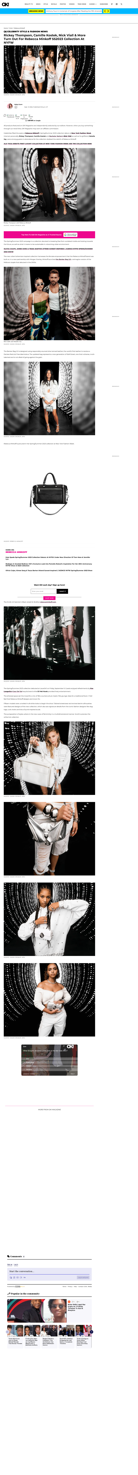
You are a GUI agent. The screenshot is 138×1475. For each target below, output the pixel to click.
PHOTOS (63, 4)
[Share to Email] (31, 115)
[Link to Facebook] (111, 4)
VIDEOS (71, 4)
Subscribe (104, 4)
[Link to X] (121, 4)
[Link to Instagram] (116, 4)
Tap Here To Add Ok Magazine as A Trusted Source (41, 235)
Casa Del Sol (17, 691)
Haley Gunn (18, 104)
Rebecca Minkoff (19, 28)
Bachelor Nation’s (56, 136)
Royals (54, 4)
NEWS (38, 4)
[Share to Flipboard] (24, 115)
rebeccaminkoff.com (48, 602)
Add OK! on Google (34, 120)
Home (6, 28)
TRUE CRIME (82, 4)
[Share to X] (17, 115)
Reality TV (29, 4)
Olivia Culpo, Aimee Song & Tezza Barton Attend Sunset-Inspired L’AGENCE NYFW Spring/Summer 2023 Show (49, 570)
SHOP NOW (49, 598)
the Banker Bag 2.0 (63, 259)
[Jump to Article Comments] (5, 115)
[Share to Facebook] (10, 115)
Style (46, 4)
